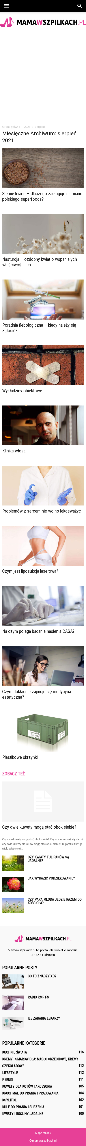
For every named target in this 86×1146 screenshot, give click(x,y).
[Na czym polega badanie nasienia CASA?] (43, 606)
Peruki (7, 1079)
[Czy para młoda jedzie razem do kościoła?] (13, 905)
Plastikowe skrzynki (20, 757)
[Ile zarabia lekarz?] (13, 1023)
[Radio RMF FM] (13, 1003)
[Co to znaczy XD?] (13, 981)
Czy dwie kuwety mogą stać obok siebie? (39, 827)
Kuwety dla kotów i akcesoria (27, 1086)
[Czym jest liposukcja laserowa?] (43, 546)
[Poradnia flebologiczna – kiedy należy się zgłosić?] (43, 299)
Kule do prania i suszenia (23, 1107)
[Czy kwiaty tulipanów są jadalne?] (13, 863)
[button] (80, 6)
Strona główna (11, 127)
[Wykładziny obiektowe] (43, 365)
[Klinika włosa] (43, 425)
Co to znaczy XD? (42, 976)
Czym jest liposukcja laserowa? (30, 571)
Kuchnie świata (14, 1052)
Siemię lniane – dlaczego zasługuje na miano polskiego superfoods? (42, 196)
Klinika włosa (14, 451)
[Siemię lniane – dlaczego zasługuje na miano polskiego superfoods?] (43, 168)
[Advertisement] (43, 77)
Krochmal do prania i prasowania (30, 1093)
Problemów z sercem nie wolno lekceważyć (41, 511)
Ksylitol (9, 1100)
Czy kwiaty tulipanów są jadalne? (48, 859)
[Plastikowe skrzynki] (43, 732)
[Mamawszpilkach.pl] (43, 22)
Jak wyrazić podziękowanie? (51, 878)
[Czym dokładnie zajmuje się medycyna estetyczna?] (43, 666)
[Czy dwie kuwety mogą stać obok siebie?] (43, 801)
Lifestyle (10, 1073)
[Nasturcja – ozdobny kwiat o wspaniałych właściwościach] (43, 234)
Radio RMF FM (38, 997)
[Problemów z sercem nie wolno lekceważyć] (43, 485)
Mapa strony (43, 1133)
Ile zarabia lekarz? (44, 1018)
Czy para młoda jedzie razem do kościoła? (55, 901)
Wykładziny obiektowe (22, 390)
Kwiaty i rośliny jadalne (22, 1114)
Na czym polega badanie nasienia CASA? (38, 631)
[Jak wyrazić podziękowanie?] (13, 884)
